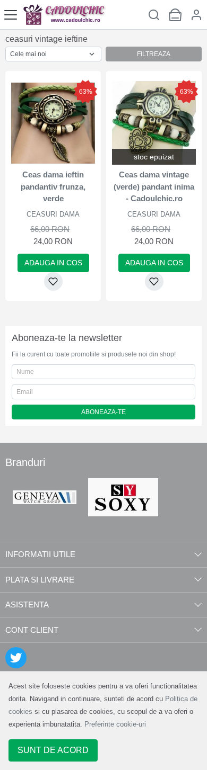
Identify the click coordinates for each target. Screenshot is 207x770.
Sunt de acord (53, 750)
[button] (196, 14)
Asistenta (27, 604)
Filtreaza (153, 54)
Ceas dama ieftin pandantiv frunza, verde (53, 186)
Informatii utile (40, 554)
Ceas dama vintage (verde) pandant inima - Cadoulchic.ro (154, 186)
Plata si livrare (39, 579)
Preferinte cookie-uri (115, 724)
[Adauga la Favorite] (53, 281)
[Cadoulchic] (70, 14)
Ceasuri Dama (53, 214)
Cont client (31, 629)
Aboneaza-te (103, 412)
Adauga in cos (53, 262)
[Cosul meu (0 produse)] (175, 14)
